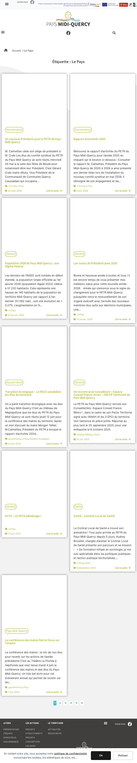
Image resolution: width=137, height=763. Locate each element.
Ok (101, 755)
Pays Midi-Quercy (16, 630)
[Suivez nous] (32, 2)
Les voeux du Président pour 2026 (95, 263)
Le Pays (20, 186)
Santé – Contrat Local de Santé (94, 516)
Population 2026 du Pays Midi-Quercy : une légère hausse (32, 264)
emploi (80, 434)
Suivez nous (22, 2)
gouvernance (15, 438)
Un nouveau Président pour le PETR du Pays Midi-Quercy (33, 140)
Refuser (123, 755)
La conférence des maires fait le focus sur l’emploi (32, 641)
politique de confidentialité (70, 753)
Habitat (88, 434)
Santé (78, 506)
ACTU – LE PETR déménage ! (23, 516)
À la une (12, 186)
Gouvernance (14, 129)
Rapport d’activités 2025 (89, 139)
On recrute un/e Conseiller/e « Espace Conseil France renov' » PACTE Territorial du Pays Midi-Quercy (102, 395)
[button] (7, 4)
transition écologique (39, 438)
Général (11, 253)
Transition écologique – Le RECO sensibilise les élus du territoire (33, 393)
